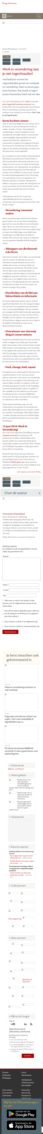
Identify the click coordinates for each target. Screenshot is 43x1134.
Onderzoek (6, 1075)
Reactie (6, 556)
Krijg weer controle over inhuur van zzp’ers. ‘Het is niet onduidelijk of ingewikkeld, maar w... (20, 719)
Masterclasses (27, 1075)
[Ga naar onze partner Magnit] (15, 911)
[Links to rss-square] (31, 1025)
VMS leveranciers (28, 1082)
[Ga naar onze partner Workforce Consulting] (28, 954)
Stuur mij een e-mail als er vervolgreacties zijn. (21, 621)
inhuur (33, 472)
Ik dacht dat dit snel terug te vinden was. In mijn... (22, 862)
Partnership (26, 1090)
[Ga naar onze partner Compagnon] (15, 919)
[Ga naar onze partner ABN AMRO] (28, 963)
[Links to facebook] (20, 1025)
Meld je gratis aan (17, 462)
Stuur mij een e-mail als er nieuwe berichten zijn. (22, 626)
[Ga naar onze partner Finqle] (15, 893)
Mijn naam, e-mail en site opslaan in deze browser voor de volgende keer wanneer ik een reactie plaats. (19, 603)
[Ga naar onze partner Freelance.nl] (28, 980)
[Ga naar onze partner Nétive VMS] (15, 980)
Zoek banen (6, 1095)
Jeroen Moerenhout (9, 49)
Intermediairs (26, 1085)
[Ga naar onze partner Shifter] (15, 963)
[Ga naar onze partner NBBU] (15, 989)
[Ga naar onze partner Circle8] (15, 902)
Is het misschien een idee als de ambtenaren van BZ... (21, 875)
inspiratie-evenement (10, 435)
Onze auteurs (7, 1090)
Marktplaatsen (27, 1080)
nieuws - (8, 745)
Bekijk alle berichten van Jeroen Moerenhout (19, 537)
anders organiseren (22, 472)
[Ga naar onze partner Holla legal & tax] (28, 972)
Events (24, 1072)
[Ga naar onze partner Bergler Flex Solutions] (15, 1006)
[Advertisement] (21, 831)
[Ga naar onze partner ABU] (28, 989)
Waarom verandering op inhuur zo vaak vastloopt (20, 689)
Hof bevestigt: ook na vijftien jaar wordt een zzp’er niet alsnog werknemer (24, 796)
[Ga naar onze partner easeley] (28, 946)
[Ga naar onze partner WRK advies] (28, 1006)
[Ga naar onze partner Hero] (28, 928)
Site (4, 595)
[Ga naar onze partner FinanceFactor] (28, 893)
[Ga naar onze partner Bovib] (28, 911)
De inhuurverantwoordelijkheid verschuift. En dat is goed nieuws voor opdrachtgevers (21, 751)
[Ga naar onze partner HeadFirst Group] (28, 919)
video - (7, 713)
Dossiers (5, 1072)
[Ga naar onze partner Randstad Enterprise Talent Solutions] (15, 946)
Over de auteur (16, 493)
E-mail (6, 590)
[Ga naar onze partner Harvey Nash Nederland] (15, 928)
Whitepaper (6, 1078)
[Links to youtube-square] (13, 1025)
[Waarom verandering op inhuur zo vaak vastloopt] (21, 673)
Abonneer (27, 1056)
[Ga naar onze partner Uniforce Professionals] (28, 998)
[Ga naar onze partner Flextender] (28, 902)
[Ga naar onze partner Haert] (15, 972)
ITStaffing (37, 472)
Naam (5, 585)
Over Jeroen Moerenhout (14, 514)
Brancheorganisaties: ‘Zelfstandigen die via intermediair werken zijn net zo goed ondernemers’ (20, 806)
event (29, 472)
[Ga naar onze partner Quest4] (15, 954)
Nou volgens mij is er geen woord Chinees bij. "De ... (21, 857)
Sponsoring (26, 1093)
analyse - (8, 684)
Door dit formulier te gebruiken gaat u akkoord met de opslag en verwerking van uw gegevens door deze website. (21, 613)
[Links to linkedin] (25, 1025)
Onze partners (7, 1093)
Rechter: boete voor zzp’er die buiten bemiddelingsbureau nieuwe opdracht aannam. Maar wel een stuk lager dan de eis (21, 785)
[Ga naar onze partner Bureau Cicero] (15, 998)
